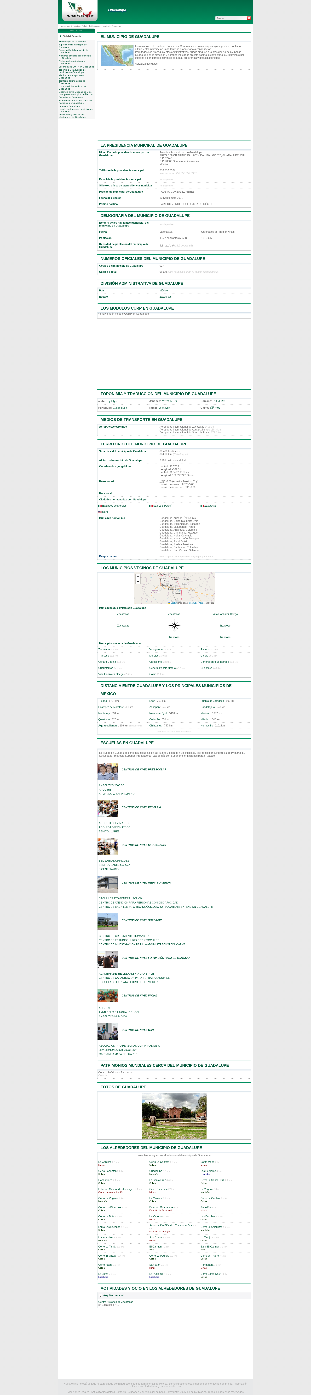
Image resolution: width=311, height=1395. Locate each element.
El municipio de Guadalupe (130, 36)
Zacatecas (166, 296)
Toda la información (72, 36)
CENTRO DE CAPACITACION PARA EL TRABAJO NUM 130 (134, 978)
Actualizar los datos (146, 63)
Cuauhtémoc (105, 668)
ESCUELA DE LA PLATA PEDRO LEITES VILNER (128, 982)
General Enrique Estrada (215, 661)
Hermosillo (207, 725)
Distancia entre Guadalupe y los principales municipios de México (75, 93)
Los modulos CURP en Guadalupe (137, 308)
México (164, 290)
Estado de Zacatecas (91, 26)
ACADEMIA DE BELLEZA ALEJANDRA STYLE (126, 973)
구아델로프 (219, 401)
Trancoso (225, 625)
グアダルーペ (169, 401)
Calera (204, 655)
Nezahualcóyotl (158, 713)
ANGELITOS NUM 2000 (113, 1016)
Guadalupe (117, 10)
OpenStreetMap (196, 602)
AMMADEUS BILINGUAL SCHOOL (119, 1012)
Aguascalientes (107, 725)
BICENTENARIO (109, 869)
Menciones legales (78, 1392)
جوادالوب (112, 401)
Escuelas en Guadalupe (127, 743)
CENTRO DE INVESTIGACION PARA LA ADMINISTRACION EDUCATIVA (142, 944)
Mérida (204, 719)
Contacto (120, 1392)
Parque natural (108, 556)
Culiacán (154, 719)
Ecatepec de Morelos (114, 505)
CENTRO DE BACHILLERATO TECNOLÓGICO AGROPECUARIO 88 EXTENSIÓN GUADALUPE (156, 906)
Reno (105, 511)
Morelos (154, 655)
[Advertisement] (174, 105)
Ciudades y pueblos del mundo (146, 1392)
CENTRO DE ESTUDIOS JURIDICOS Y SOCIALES (129, 940)
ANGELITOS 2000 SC (112, 785)
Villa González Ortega (225, 614)
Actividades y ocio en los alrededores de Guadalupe (160, 1288)
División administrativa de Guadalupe (142, 283)
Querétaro (104, 719)
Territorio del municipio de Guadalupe (144, 444)
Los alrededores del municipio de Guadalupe (151, 1147)
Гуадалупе (163, 407)
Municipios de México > (71, 26)
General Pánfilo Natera (162, 668)
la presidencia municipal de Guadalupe (144, 145)
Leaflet (173, 602)
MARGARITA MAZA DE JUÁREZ (118, 1054)
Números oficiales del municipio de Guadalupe (153, 258)
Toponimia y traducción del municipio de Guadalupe (158, 394)
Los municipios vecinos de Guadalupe (142, 568)
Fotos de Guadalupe (123, 1087)
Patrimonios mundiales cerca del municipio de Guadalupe (165, 1065)
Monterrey (104, 713)
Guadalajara (208, 707)
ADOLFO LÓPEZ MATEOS (114, 823)
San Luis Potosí (162, 505)
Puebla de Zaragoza (212, 701)
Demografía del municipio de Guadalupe (145, 215)
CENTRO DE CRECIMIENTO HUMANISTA (124, 936)
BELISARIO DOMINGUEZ (114, 860)
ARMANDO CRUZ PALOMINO (116, 794)
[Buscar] (249, 18)
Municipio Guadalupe (112, 26)
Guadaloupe (120, 407)
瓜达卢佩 (214, 407)
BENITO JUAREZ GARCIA (114, 865)
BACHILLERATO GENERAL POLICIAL (121, 898)
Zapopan (154, 707)
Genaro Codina (107, 661)
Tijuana (102, 701)
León (152, 701)
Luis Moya (206, 668)
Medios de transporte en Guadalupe (141, 419)
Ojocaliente (155, 661)
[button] (138, 576)
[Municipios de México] (80, 17)
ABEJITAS (105, 1008)
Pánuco (205, 649)
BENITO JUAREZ (109, 831)
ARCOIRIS (105, 789)
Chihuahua (155, 725)
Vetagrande (156, 649)
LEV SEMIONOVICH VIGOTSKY (118, 1050)
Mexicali (205, 713)
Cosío (152, 674)
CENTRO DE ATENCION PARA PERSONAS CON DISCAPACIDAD (138, 902)
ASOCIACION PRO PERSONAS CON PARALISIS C (129, 1045)
